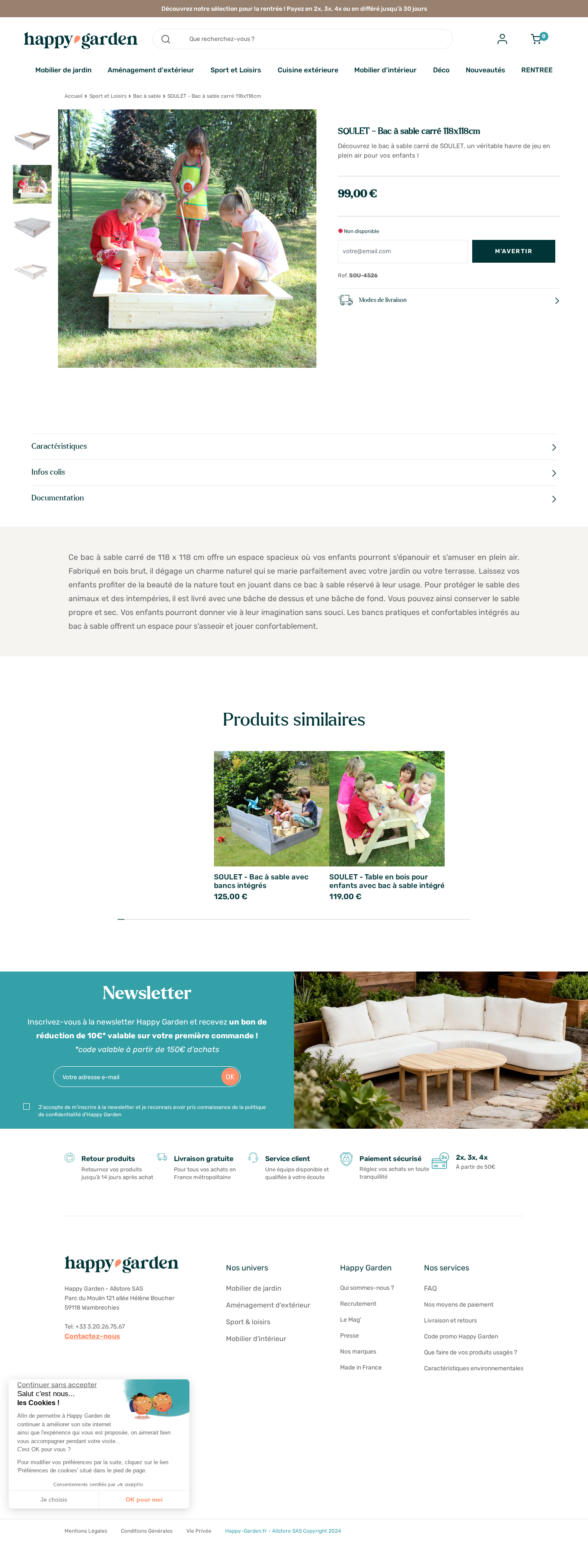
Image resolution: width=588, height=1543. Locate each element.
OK (230, 1077)
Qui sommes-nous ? (367, 1288)
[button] (13, 1533)
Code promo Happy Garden (461, 1336)
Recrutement (358, 1303)
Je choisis (53, 1499)
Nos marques (358, 1351)
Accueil (74, 96)
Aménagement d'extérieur (151, 70)
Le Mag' (350, 1319)
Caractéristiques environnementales (473, 1368)
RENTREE (537, 70)
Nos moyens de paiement (458, 1304)
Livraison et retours (450, 1320)
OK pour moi (144, 1499)
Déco (441, 70)
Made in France (361, 1367)
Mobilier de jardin (63, 70)
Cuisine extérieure (308, 70)
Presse (349, 1335)
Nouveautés (485, 70)
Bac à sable (147, 96)
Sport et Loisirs (235, 70)
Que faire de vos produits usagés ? (470, 1352)
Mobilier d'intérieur (385, 70)
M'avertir (513, 251)
